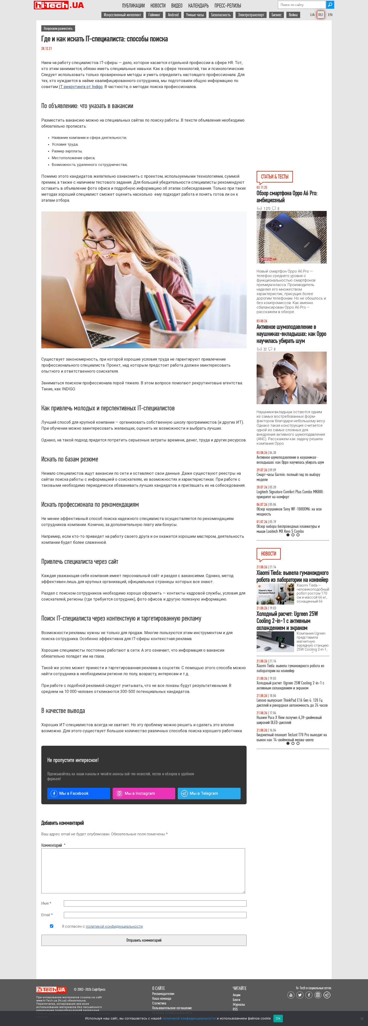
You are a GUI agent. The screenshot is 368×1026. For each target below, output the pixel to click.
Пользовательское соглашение (172, 1007)
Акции (236, 994)
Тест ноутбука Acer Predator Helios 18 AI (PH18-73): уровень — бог (291, 529)
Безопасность (221, 15)
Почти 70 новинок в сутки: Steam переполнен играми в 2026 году (289, 690)
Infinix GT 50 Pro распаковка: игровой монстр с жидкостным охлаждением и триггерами (291, 494)
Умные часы (195, 15)
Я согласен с (102, 926)
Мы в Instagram (140, 793)
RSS (235, 1009)
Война (293, 15)
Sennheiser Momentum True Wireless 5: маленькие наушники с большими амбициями (292, 708)
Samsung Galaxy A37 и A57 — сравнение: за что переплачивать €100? (292, 511)
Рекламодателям (163, 993)
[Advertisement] (294, 65)
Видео (176, 6)
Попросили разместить (58, 28)
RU (320, 15)
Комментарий (51, 845)
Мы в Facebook (73, 793)
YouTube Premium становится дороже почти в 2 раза (291, 725)
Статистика (159, 1003)
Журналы (239, 1004)
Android (173, 15)
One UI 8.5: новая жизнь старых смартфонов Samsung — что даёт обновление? (289, 460)
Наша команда (161, 998)
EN (330, 15)
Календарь (198, 6)
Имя (46, 903)
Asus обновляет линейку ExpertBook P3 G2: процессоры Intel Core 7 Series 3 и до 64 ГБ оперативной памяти (288, 670)
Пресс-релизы (228, 6)
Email (47, 915)
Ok (278, 1018)
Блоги (236, 999)
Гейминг (154, 15)
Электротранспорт (251, 15)
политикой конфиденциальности (114, 926)
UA (312, 15)
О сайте (158, 988)
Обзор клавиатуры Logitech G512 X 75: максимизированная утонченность (284, 477)
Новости (157, 6)
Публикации (133, 6)
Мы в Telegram (204, 793)
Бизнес (276, 15)
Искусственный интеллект (122, 15)
